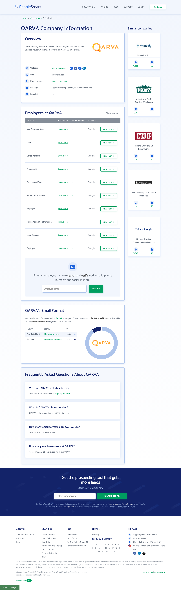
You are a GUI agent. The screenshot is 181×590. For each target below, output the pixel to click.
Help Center (72, 538)
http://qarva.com (59, 68)
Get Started (158, 7)
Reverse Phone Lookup (52, 546)
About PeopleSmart (25, 534)
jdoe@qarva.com (51, 334)
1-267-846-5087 (140, 538)
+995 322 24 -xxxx (59, 81)
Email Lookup (48, 549)
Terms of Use (113, 504)
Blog (18, 542)
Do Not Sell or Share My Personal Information (78, 544)
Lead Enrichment (49, 538)
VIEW (108, 129)
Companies (36, 18)
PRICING (104, 7)
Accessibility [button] (21, 580)
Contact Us (72, 534)
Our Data (46, 542)
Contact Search (48, 534)
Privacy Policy (127, 504)
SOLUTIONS (87, 7)
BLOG (116, 7)
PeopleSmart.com (67, 506)
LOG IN (141, 7)
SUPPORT (128, 7)
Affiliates (20, 538)
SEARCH (96, 288)
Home (24, 18)
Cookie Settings (9, 588)
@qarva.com (63, 129)
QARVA (59, 318)
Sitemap (95, 534)
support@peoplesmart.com (145, 534)
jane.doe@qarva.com (53, 339)
